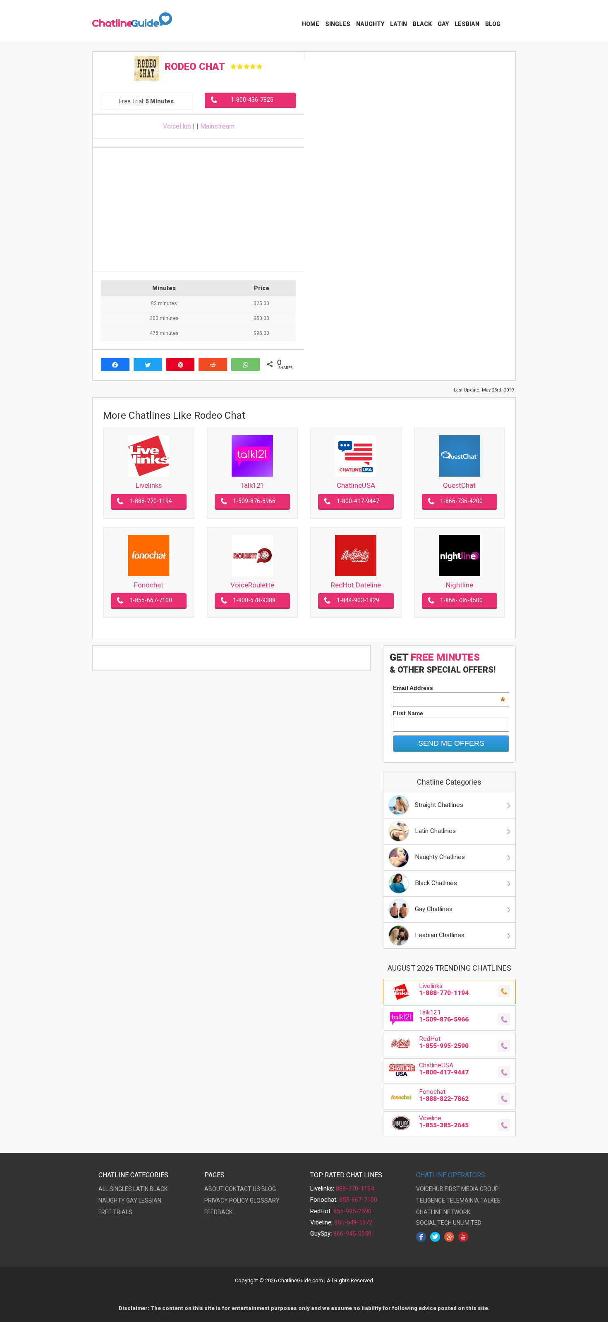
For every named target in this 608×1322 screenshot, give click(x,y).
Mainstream (217, 126)
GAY (131, 1200)
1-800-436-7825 (252, 99)
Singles (337, 24)
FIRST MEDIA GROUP (472, 1189)
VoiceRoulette (252, 585)
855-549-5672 (353, 1222)
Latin (398, 24)
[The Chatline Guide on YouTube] (463, 1236)
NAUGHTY (111, 1200)
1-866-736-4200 (461, 501)
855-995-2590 (352, 1211)
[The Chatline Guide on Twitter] (435, 1236)
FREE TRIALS (115, 1212)
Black (422, 24)
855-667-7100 (358, 1199)
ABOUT (214, 1189)
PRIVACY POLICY (226, 1200)
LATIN (140, 1189)
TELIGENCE (430, 1200)
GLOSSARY (265, 1200)
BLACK (159, 1189)
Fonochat (148, 585)
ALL (103, 1189)
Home (310, 24)
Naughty (370, 24)
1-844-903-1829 (358, 600)
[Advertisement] (198, 209)
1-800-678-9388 (254, 600)
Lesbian (467, 24)
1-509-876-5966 (254, 501)
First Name (408, 713)
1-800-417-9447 (358, 501)
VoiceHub (177, 126)
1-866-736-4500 (461, 600)
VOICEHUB (429, 1189)
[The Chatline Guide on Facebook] (421, 1236)
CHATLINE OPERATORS (450, 1175)
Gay (443, 24)
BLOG (268, 1189)
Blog (492, 24)
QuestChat (459, 485)
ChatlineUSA (356, 485)
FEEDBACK (218, 1212)
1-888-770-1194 (150, 501)
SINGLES (121, 1189)
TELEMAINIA (462, 1200)
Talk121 (252, 485)
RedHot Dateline (356, 585)
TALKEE (490, 1200)
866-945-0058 (352, 1233)
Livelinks (149, 485)
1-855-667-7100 (150, 600)
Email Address (449, 688)
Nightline (459, 585)
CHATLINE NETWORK (443, 1212)
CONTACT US (242, 1189)
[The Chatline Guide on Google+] (449, 1236)
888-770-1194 (355, 1188)
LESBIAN (150, 1200)
